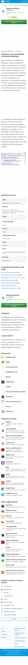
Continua (14, 619)
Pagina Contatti (6, 347)
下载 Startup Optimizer (7, 285)
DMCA (16, 643)
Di (9, 12)
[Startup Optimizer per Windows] (3, 11)
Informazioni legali (20, 640)
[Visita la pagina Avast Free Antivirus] (14, 17)
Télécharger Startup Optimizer (9, 288)
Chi (2, 628)
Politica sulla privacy (20, 638)
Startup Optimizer (12, 296)
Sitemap (3, 637)
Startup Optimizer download (9, 283)
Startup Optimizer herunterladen (10, 275)
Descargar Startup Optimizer (9, 272)
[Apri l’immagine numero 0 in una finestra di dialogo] (13, 158)
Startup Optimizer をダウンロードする (11, 277)
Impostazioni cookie (20, 646)
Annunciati (4, 634)
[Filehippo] (5, 1)
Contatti (3, 631)
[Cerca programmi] (23, 1)
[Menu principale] (26, 1)
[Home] (1, 5)
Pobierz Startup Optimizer (8, 280)
